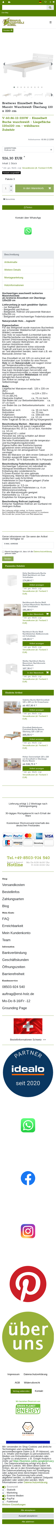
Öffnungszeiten (13, 967)
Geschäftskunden (15, 960)
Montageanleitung (13, 277)
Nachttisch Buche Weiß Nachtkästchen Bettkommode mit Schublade (35, 634)
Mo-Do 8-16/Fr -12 (16, 1001)
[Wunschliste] (45, 2)
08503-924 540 (13, 987)
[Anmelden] (3, 2)
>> (44, 1039)
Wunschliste (10, 199)
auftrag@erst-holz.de (18, 994)
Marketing (12, 1493)
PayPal (10, 1499)
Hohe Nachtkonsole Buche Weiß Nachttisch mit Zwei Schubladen (34, 575)
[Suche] (50, 7)
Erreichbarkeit (12, 926)
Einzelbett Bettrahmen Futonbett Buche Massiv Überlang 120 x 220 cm (33, 730)
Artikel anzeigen (36, 585)
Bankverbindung (14, 953)
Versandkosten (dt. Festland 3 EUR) (37, 168)
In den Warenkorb (33, 188)
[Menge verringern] (11, 190)
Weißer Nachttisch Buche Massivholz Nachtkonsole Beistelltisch (34, 663)
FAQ (5, 919)
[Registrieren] (10, 2)
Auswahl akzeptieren (28, 1516)
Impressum (13, 1374)
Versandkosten (13, 885)
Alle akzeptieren (28, 1510)
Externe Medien (15, 1496)
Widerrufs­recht (32, 1382)
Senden (7, 559)
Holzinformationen (14, 285)
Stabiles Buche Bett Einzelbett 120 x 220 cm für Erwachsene (36, 701)
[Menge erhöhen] (11, 186)
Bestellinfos (11, 892)
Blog (5, 906)
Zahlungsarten (13, 899)
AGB (17, 1382)
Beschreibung (11, 254)
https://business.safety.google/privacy (33, 1461)
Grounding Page (14, 1008)
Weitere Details (12, 269)
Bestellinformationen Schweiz (26, 1039)
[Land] (40, 2)
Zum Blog (5, 12)
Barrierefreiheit (13, 974)
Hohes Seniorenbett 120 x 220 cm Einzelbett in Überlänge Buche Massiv (36, 759)
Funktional (12, 1502)
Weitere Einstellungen (14, 1505)
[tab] (28, 255)
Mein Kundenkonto (16, 933)
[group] (12, 580)
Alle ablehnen (28, 1521)
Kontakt (39, 1391)
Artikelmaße (10, 262)
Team (6, 940)
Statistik (11, 1490)
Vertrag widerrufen (21, 1391)
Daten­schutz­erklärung (35, 1374)
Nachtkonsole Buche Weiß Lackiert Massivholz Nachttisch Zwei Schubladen (36, 605)
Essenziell (12, 1487)
